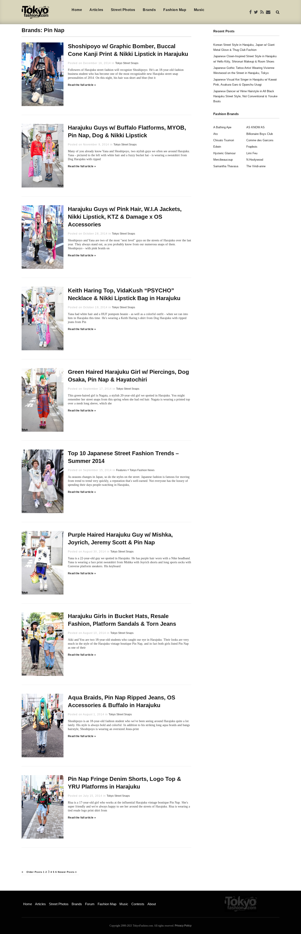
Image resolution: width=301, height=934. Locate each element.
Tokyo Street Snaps (126, 63)
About (151, 904)
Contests (137, 904)
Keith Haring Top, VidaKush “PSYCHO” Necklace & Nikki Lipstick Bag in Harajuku (124, 294)
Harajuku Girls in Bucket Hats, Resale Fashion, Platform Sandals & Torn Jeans (122, 620)
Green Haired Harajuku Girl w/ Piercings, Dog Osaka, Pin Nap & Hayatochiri (128, 376)
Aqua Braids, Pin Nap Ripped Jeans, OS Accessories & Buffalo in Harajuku (121, 701)
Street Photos (123, 10)
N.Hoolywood (254, 159)
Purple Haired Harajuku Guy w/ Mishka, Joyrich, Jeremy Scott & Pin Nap (120, 538)
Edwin (217, 146)
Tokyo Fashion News (142, 470)
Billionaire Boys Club (259, 134)
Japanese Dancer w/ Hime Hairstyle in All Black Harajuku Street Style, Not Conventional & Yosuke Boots (245, 96)
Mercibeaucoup (223, 159)
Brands (149, 10)
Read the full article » (82, 84)
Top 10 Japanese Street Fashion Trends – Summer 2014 (123, 457)
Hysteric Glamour (224, 153)
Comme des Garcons (259, 140)
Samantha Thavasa (225, 166)
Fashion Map (174, 10)
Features (121, 470)
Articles (96, 10)
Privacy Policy (183, 925)
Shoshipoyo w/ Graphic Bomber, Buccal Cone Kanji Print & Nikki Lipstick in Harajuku (128, 50)
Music (199, 10)
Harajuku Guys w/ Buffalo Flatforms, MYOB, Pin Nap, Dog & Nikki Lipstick (127, 131)
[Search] (277, 12)
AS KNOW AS (255, 127)
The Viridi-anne (256, 166)
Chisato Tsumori (223, 140)
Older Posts (34, 872)
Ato (215, 134)
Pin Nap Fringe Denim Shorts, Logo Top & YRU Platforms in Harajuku (124, 783)
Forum (90, 904)
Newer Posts (66, 872)
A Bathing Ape (222, 127)
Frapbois (251, 146)
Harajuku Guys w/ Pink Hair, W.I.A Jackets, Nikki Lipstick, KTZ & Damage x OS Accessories (125, 217)
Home (77, 10)
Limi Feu (251, 153)
